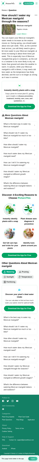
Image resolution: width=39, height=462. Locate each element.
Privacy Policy (6, 428)
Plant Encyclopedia (8, 417)
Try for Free (28, 3)
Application (31, 420)
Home (4, 10)
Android (4, 448)
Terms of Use (19, 428)
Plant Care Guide (23, 417)
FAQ (3, 440)
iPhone (13, 448)
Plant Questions (7, 420)
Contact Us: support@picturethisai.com (21, 440)
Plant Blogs (20, 420)
